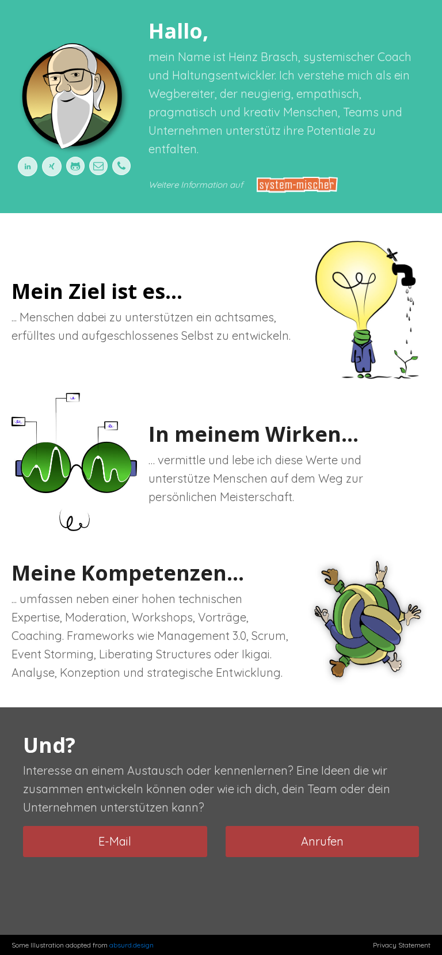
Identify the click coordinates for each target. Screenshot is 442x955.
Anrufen (322, 841)
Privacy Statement (401, 945)
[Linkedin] (27, 166)
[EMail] (98, 166)
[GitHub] (75, 166)
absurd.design (131, 945)
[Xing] (49, 166)
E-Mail (114, 841)
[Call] (121, 166)
